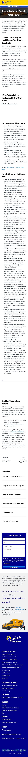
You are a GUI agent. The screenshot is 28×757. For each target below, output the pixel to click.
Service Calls (5, 678)
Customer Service (6, 719)
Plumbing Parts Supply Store (9, 722)
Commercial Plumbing (8, 688)
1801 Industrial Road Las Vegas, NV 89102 (14, 738)
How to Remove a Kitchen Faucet (6, 460)
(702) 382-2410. (6, 563)
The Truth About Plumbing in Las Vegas (12, 697)
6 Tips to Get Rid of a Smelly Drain (12, 495)
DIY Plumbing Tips (8, 512)
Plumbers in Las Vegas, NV (9, 654)
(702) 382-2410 (7, 730)
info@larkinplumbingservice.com (12, 734)
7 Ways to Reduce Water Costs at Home (13, 503)
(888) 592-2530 (20, 609)
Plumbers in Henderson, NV (9, 657)
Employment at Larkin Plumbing (10, 707)
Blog (3, 713)
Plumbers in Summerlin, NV (9, 659)
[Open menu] (25, 3)
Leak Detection (6, 673)
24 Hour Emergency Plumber (9, 662)
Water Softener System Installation (11, 667)
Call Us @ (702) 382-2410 (14, 6)
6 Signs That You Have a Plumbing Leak (13, 486)
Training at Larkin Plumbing (9, 710)
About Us (4, 705)
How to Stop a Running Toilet (10, 521)
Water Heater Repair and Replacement (12, 665)
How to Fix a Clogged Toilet (22, 460)
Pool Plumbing (6, 675)
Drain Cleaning (6, 670)
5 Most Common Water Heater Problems (13, 477)
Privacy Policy (5, 753)
